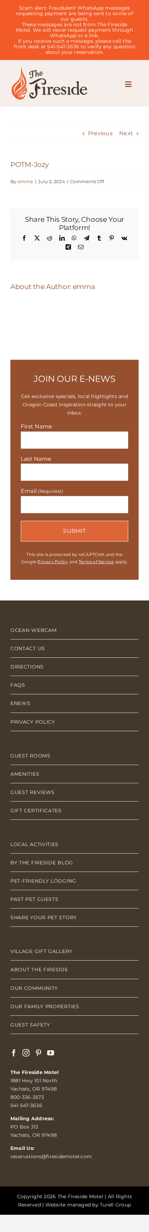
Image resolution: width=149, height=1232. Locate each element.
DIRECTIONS (27, 667)
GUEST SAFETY (30, 1025)
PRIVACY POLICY (32, 722)
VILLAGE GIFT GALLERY (41, 951)
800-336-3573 (27, 1097)
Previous (100, 133)
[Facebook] (13, 1053)
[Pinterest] (38, 1053)
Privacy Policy (52, 561)
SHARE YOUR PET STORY (43, 917)
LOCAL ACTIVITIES (34, 844)
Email (42, 491)
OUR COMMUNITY (34, 988)
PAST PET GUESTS (34, 899)
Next (126, 133)
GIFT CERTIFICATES (36, 810)
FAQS (17, 685)
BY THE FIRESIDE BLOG (41, 863)
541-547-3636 (26, 1105)
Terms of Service (96, 561)
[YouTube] (50, 1053)
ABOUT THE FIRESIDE (39, 969)
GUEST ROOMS (30, 756)
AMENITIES (24, 774)
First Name (36, 426)
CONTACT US (27, 648)
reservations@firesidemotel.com (51, 1156)
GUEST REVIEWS (32, 792)
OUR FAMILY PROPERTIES (44, 1006)
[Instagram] (26, 1053)
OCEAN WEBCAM (33, 630)
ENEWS (20, 703)
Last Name (36, 459)
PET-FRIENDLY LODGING (43, 881)
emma (25, 181)
